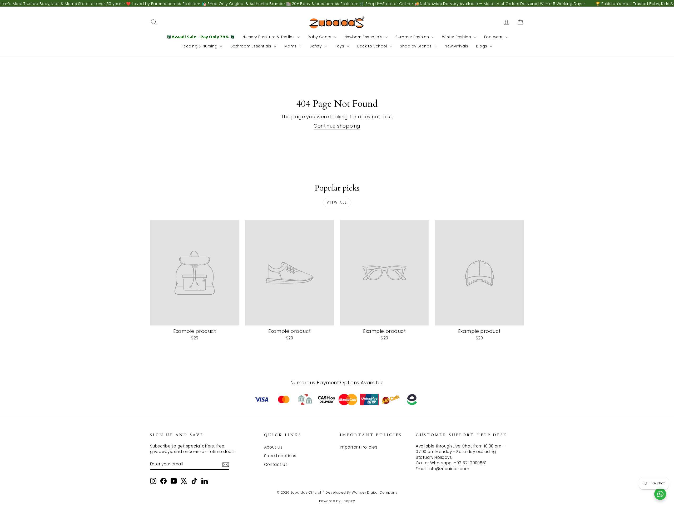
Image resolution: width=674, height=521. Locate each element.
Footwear (494, 37)
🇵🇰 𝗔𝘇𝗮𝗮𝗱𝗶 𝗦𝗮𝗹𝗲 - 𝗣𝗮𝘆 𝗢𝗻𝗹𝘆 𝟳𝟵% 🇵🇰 (200, 37)
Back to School (372, 46)
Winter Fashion (457, 37)
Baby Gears (320, 37)
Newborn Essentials (364, 37)
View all (337, 202)
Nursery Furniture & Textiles (269, 37)
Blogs (482, 46)
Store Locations (280, 456)
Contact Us (276, 464)
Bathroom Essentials (251, 46)
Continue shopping (337, 126)
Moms (291, 46)
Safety (316, 46)
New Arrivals (456, 46)
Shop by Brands (416, 46)
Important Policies (358, 447)
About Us (273, 447)
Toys (340, 46)
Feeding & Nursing (200, 46)
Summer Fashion (412, 37)
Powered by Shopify (337, 501)
